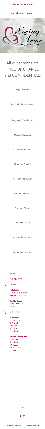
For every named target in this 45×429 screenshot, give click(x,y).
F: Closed (13, 350)
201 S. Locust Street (17, 304)
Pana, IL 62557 (15, 306)
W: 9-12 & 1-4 (15, 326)
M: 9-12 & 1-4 (15, 320)
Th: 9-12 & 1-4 (15, 348)
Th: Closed (14, 328)
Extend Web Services (33, 425)
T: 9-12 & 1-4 (15, 323)
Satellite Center (16, 301)
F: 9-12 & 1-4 (15, 331)
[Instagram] (24, 416)
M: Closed (14, 339)
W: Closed (14, 345)
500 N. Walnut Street (18, 293)
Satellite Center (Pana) (18, 337)
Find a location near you (22, 13)
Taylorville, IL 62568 (18, 295)
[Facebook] (20, 416)
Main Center (14, 290)
